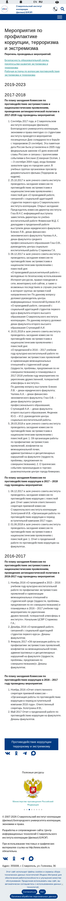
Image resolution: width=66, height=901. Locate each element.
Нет (42, 892)
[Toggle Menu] (59, 17)
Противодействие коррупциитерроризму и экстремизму (31, 744)
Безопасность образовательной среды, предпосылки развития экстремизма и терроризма (27, 64)
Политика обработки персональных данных (33, 896)
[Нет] (62, 884)
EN (35, 2)
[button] (24, 809)
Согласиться (29, 892)
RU (41, 2)
